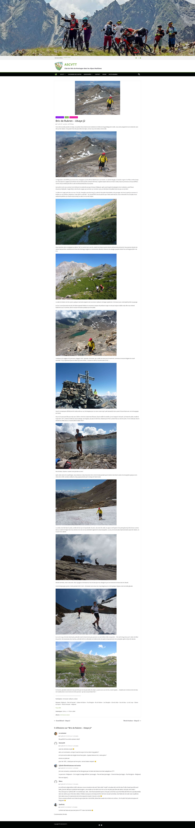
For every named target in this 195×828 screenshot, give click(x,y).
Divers (66, 117)
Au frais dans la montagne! (70, 58)
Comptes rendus (59, 117)
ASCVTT (70, 64)
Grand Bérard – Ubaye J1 (63, 721)
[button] (65, 74)
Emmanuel (63, 715)
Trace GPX (58, 708)
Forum (104, 74)
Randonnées (87, 74)
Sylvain (66, 124)
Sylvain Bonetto (64, 765)
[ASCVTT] (97, 1)
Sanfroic (62, 804)
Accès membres (113, 74)
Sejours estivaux (73, 117)
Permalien (76, 736)
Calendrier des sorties (74, 74)
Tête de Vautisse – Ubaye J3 (131, 721)
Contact (97, 74)
